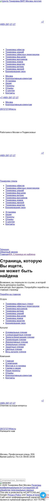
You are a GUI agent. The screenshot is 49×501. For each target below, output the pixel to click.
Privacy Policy (14, 495)
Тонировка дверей (14, 69)
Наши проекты (12, 370)
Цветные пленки (13, 349)
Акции (8, 83)
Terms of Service (34, 495)
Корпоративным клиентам (18, 78)
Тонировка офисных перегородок (22, 54)
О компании (11, 363)
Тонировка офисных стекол (19, 304)
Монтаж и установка (15, 366)
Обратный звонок (9, 252)
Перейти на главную (10, 294)
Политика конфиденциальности (20, 486)
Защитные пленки (14, 347)
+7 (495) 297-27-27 (9, 97)
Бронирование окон (15, 71)
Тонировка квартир (15, 64)
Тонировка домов (14, 62)
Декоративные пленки (16, 342)
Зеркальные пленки (15, 344)
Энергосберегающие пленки (19, 337)
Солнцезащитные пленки (18, 335)
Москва (9, 76)
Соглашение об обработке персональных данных (19, 488)
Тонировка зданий (14, 52)
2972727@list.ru (8, 109)
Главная (9, 361)
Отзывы (9, 88)
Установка (10, 81)
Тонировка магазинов (16, 59)
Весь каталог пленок (15, 352)
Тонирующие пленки (15, 339)
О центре (10, 90)
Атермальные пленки (16, 332)
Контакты (10, 93)
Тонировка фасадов (15, 57)
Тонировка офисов (14, 49)
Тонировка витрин (14, 66)
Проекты (9, 86)
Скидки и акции (13, 368)
